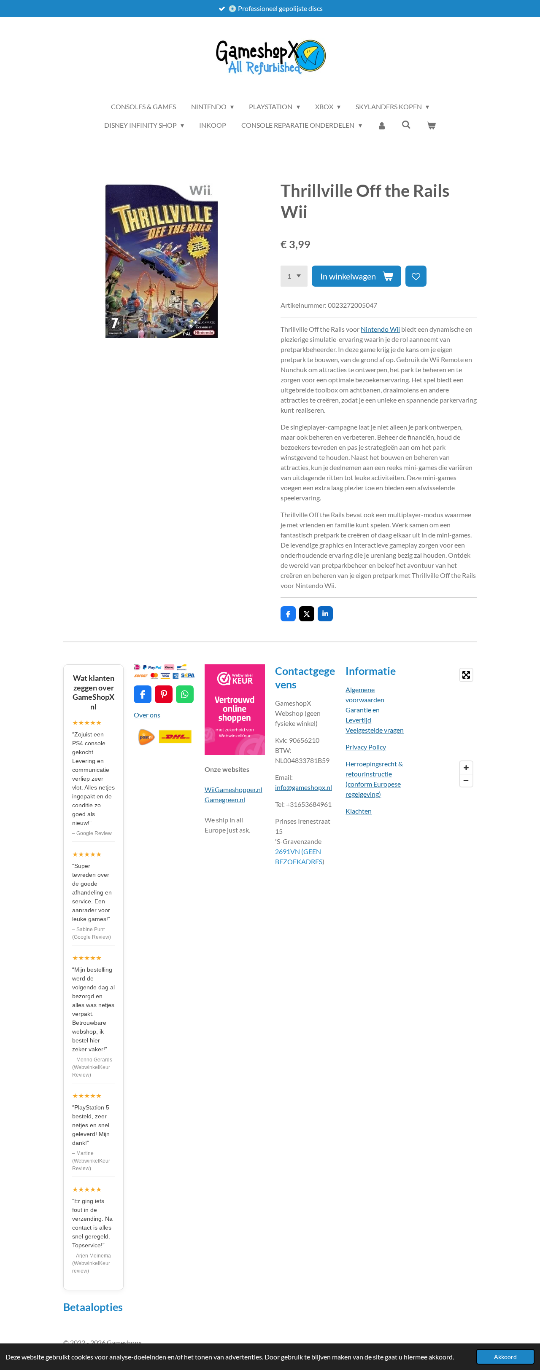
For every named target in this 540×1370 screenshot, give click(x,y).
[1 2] (294, 276)
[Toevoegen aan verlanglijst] (416, 276)
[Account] (382, 125)
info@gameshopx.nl (303, 787)
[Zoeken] (406, 124)
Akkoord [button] (505, 1356)
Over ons (147, 715)
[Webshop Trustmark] (235, 752)
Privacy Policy (366, 747)
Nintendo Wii (380, 329)
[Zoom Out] (466, 780)
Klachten (359, 811)
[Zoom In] (466, 767)
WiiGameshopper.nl (233, 789)
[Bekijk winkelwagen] (431, 125)
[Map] (446, 727)
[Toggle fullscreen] (466, 675)
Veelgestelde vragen (375, 730)
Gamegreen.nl (225, 799)
